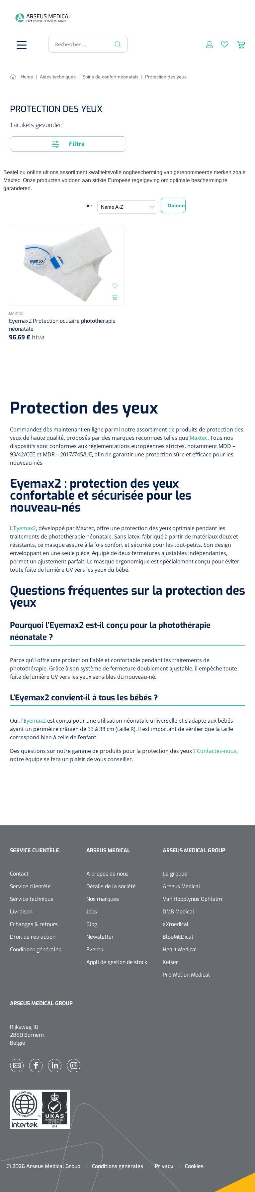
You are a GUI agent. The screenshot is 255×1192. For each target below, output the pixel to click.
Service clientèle (30, 886)
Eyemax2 (25, 528)
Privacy (164, 1166)
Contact (19, 873)
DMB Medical (178, 911)
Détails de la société (111, 886)
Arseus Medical (181, 886)
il (34, 660)
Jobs (91, 911)
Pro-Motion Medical (186, 974)
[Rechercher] (118, 44)
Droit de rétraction (32, 936)
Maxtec (199, 437)
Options (177, 205)
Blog (91, 924)
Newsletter (100, 936)
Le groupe (175, 873)
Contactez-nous (216, 751)
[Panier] (236, 44)
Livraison (21, 911)
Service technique (31, 898)
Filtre (76, 144)
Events (94, 949)
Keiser (170, 962)
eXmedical (176, 924)
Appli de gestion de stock (116, 962)
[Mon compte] (205, 44)
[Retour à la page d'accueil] (20, 18)
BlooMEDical (178, 936)
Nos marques (102, 898)
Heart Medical (180, 949)
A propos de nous (107, 873)
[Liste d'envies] (220, 44)
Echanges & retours (34, 924)
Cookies (194, 1166)
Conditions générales (35, 949)
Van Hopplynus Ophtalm (192, 898)
